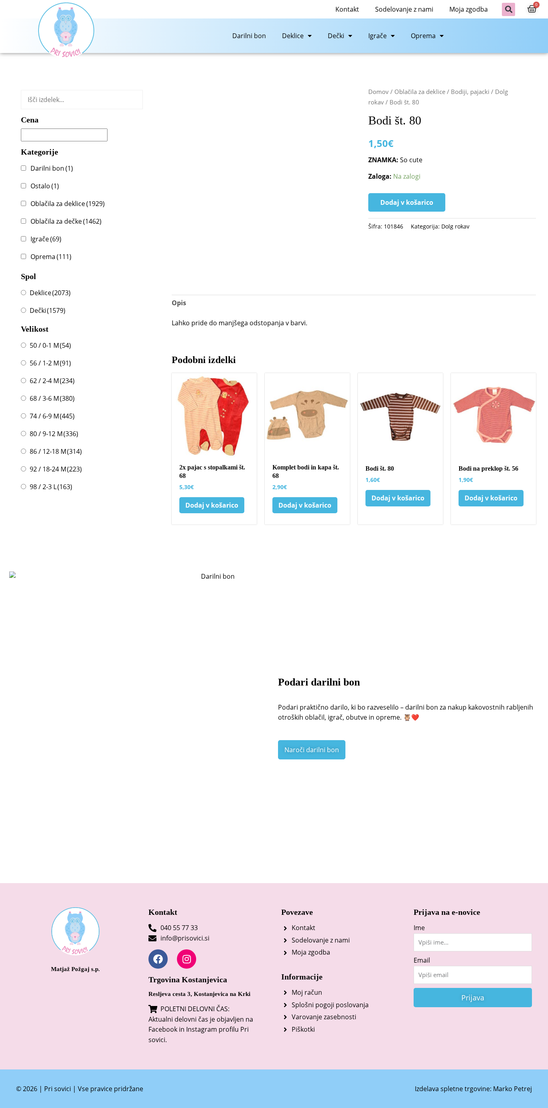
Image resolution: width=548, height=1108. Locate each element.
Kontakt (347, 9)
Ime (419, 927)
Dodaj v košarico (406, 202)
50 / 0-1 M (50, 345)
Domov (378, 92)
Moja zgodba (468, 9)
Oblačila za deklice (67, 203)
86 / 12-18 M (56, 451)
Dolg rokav (455, 226)
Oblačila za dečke (65, 221)
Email (422, 960)
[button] (508, 9)
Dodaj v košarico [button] (211, 505)
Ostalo (44, 186)
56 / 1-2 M (50, 363)
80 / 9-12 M (54, 433)
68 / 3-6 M (52, 398)
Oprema (423, 35)
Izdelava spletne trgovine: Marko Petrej (473, 1088)
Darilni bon (249, 35)
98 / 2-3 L (51, 486)
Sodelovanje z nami (404, 9)
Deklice (293, 35)
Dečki (336, 35)
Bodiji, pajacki (470, 92)
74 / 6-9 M (52, 416)
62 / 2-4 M (52, 380)
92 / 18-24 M (56, 469)
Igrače (377, 35)
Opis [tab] (179, 302)
